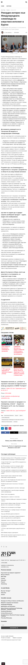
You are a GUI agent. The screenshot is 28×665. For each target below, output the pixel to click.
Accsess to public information (7, 636)
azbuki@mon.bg (5, 398)
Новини (8, 10)
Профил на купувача (17, 637)
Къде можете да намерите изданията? (10, 572)
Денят (21, 415)
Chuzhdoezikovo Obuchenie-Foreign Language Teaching (12, 615)
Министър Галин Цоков (7, 421)
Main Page (3, 10)
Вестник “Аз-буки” (5, 590)
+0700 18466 (4, 562)
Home (2, 6)
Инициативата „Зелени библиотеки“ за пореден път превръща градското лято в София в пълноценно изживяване (13, 524)
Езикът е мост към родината (7, 494)
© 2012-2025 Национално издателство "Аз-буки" (11, 639)
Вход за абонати (5, 574)
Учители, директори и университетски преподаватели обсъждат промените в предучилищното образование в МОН (14, 472)
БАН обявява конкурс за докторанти (9, 532)
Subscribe (3, 580)
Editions (9, 6)
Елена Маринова (5, 417)
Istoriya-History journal (6, 613)
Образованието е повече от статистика (10, 496)
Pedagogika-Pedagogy (6, 604)
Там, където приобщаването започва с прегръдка (13, 487)
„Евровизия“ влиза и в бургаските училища (11, 520)
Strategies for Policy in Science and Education (12, 600)
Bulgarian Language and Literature (9, 602)
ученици (15, 421)
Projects (3, 582)
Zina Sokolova (8, 32)
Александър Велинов (8, 415)
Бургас (16, 415)
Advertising (4, 583)
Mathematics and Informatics (8, 606)
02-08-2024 (16, 32)
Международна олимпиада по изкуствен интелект (13, 419)
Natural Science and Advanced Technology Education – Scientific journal (11, 609)
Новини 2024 (13, 10)
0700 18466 (8, 393)
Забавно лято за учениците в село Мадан (11, 507)
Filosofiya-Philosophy (6, 617)
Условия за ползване (5, 637)
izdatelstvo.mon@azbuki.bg (12, 396)
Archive (3, 594)
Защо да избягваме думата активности (10, 513)
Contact (3, 578)
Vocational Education (6, 611)
